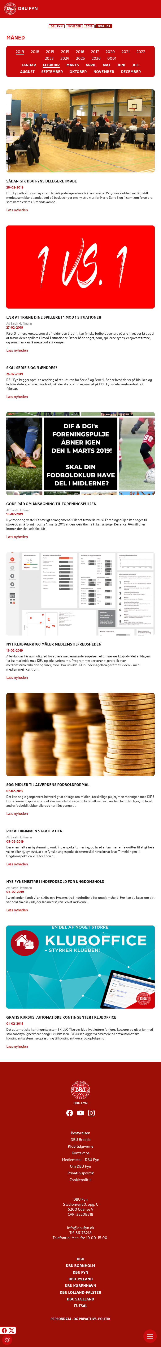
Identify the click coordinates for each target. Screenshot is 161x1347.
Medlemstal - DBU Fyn (80, 1160)
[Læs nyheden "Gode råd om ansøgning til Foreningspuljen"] (80, 453)
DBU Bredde (81, 1140)
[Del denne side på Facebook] (4, 1331)
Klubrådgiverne (80, 1146)
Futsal (80, 1306)
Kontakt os (81, 1153)
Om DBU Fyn (80, 1166)
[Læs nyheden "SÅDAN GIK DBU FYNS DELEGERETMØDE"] (80, 130)
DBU (80, 1259)
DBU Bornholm (80, 1266)
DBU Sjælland (80, 1299)
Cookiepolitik (80, 1180)
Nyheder (74, 26)
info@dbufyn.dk (80, 1228)
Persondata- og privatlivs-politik (80, 1319)
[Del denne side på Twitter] (11, 1331)
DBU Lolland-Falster (80, 1293)
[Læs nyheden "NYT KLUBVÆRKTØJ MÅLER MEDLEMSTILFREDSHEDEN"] (80, 593)
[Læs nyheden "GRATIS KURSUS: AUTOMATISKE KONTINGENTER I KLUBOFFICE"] (80, 967)
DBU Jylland (81, 1279)
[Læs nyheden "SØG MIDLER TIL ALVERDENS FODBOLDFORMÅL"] (80, 734)
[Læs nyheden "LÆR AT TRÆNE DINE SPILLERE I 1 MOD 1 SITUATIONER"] (80, 267)
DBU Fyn (57, 26)
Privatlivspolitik (81, 1173)
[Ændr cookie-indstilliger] (7, 1340)
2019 (89, 26)
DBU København (80, 1286)
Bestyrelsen (80, 1133)
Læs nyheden (17, 210)
